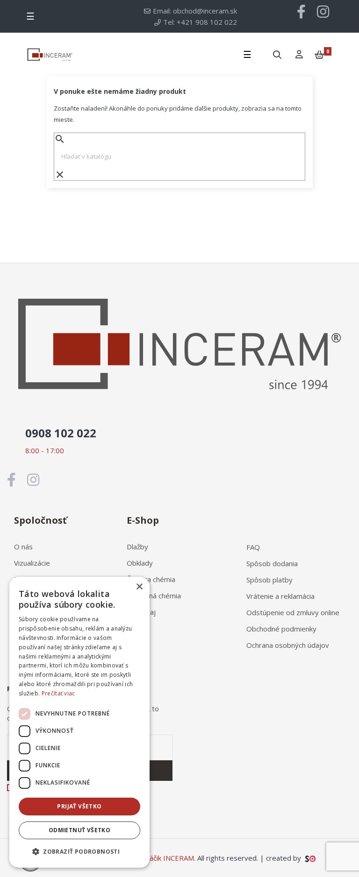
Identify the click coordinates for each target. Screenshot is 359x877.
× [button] (139, 586)
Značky (138, 628)
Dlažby (137, 546)
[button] (79, 851)
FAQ (253, 547)
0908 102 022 (60, 433)
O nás (23, 546)
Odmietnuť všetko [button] (79, 830)
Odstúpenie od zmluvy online (292, 612)
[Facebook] (301, 12)
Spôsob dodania (272, 563)
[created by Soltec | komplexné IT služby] (310, 858)
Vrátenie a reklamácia (280, 596)
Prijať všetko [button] (79, 806)
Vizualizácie (32, 563)
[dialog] (79, 722)
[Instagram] (323, 12)
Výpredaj (141, 612)
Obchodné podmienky (281, 628)
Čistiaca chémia (151, 579)
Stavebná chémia (154, 595)
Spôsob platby (269, 579)
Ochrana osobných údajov (287, 645)
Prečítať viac (58, 693)
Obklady (140, 563)
